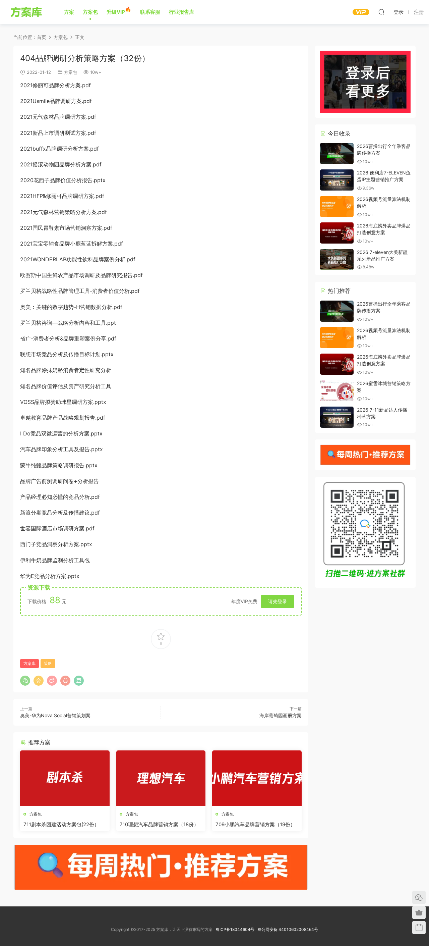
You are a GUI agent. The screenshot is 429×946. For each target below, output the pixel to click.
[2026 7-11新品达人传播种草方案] (337, 417)
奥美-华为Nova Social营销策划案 (55, 715)
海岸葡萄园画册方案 (280, 715)
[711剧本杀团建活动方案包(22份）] (65, 778)
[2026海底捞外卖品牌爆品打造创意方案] (337, 233)
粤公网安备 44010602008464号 (287, 929)
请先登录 (277, 601)
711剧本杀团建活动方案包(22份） (61, 824)
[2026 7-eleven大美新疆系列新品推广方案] (337, 259)
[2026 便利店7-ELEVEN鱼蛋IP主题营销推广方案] (337, 180)
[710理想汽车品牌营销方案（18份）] (161, 778)
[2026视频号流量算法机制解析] (337, 206)
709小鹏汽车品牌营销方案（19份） (255, 824)
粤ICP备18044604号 (236, 929)
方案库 (27, 11)
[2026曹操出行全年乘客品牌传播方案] (337, 153)
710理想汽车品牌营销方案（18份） (159, 824)
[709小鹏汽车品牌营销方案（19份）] (257, 778)
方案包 (70, 72)
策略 (48, 663)
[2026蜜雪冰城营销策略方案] (337, 390)
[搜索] (381, 12)
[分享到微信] (25, 681)
